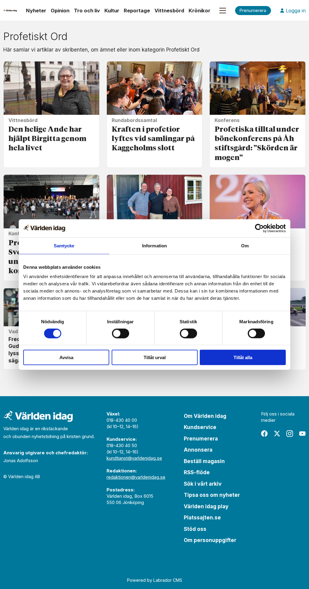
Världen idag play (206, 506)
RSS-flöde (197, 472)
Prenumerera (201, 439)
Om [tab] (245, 245)
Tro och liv (87, 11)
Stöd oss (195, 529)
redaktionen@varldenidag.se (136, 477)
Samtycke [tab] (64, 245)
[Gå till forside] (10, 10)
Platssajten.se (202, 518)
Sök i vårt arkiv (202, 484)
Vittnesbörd (169, 11)
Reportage (137, 11)
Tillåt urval (155, 357)
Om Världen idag (205, 416)
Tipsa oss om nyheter (212, 495)
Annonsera (198, 450)
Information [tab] (154, 245)
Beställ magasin (204, 461)
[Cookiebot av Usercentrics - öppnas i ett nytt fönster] (259, 228)
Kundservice (200, 427)
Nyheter (36, 11)
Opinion (60, 11)
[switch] (120, 333)
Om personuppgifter (210, 540)
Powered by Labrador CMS (154, 580)
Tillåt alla (243, 357)
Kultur (111, 11)
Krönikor (199, 11)
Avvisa (66, 357)
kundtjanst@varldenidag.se (134, 458)
